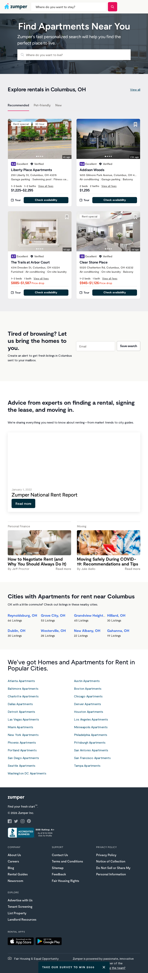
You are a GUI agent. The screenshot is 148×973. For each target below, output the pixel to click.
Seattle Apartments (21, 765)
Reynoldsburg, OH (22, 615)
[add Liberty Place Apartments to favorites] (67, 124)
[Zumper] (16, 7)
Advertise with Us (20, 900)
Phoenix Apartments (22, 742)
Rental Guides (18, 874)
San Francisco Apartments (92, 758)
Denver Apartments (87, 704)
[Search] (112, 6)
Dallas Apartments (20, 704)
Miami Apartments (20, 727)
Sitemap (58, 868)
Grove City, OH (53, 615)
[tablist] (74, 106)
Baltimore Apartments (23, 688)
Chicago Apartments (88, 696)
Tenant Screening (20, 906)
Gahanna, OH (118, 630)
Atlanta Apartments (21, 681)
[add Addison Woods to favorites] (135, 124)
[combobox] (68, 6)
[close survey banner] (104, 967)
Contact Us (60, 855)
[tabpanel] (74, 206)
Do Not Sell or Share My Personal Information (113, 871)
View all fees (45, 186)
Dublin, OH (16, 630)
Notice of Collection (110, 861)
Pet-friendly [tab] (42, 105)
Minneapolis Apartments (91, 727)
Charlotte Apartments (23, 696)
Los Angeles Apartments (91, 719)
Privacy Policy (106, 855)
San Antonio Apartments (91, 750)
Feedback (59, 874)
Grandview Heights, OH (93, 615)
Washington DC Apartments (27, 773)
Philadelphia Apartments (90, 734)
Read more (23, 503)
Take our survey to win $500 (68, 967)
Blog (11, 868)
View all (135, 89)
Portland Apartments (22, 750)
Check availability (46, 199)
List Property (17, 913)
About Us (14, 855)
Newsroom (15, 880)
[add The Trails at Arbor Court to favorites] (67, 217)
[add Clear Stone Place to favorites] (135, 217)
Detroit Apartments (21, 711)
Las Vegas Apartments (23, 719)
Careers (13, 861)
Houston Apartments (88, 711)
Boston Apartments (87, 688)
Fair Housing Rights (65, 880)
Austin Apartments (87, 681)
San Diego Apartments (23, 758)
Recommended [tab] (18, 105)
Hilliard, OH (116, 615)
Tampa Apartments (87, 765)
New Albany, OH (87, 630)
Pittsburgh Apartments (89, 742)
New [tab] (58, 105)
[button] (22, 941)
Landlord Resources (22, 919)
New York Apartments (23, 734)
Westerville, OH (53, 630)
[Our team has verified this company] (32, 164)
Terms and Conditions (67, 861)
